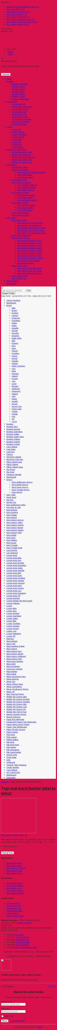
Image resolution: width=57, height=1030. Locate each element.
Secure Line (17, 406)
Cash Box (10, 452)
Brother (15, 313)
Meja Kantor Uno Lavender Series (31, 233)
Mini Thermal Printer (15, 694)
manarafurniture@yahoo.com (24, 947)
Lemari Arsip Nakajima (16, 593)
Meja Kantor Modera (21, 238)
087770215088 (17, 934)
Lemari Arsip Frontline (15, 578)
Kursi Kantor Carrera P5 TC (18, 17)
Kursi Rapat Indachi (25, 197)
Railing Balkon (12, 739)
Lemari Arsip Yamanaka (22, 106)
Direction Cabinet (13, 457)
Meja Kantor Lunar (20, 276)
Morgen (15, 386)
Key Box (10, 500)
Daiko (14, 325)
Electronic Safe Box (14, 459)
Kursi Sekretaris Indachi (27, 200)
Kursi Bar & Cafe (13, 507)
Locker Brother (18, 137)
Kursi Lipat (10, 537)
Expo (14, 348)
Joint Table (11, 494)
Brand (9, 305)
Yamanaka (10, 777)
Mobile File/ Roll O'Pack (16, 712)
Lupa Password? (18, 1021)
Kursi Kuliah (11, 535)
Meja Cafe (10, 643)
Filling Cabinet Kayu (14, 467)
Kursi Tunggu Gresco (21, 489)
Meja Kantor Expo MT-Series (29, 273)
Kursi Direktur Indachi (26, 195)
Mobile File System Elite (22, 159)
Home (9, 79)
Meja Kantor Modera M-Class (29, 250)
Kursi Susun (11, 542)
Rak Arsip (10, 742)
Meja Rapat (11, 674)
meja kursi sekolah (14, 669)
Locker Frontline (13, 623)
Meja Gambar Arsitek (15, 646)
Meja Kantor (11, 217)
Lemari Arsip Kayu (14, 585)
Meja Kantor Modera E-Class (29, 248)
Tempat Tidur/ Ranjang (16, 765)
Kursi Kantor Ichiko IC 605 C (18, 11)
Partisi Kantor (12, 732)
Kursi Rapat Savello (25, 207)
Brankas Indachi (18, 94)
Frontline (15, 353)
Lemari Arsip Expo (14, 575)
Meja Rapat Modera (25, 263)
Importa (15, 373)
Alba (13, 308)
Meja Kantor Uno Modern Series (31, 230)
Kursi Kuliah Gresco (20, 484)
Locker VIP (16, 129)
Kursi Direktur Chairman (27, 185)
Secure (14, 404)
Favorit (15, 351)
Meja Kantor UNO (19, 220)
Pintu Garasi (11, 737)
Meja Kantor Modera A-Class (29, 240)
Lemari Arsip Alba (19, 111)
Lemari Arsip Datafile (15, 570)
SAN (13, 396)
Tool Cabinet (11, 770)
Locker (9, 127)
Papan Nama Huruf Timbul (17, 724)
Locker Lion (17, 142)
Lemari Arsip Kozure (20, 109)
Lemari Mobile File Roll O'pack (19, 601)
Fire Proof (10, 469)
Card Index (11, 449)
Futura (14, 356)
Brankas (9, 81)
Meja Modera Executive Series (30, 258)
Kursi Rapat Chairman (26, 187)
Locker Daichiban (19, 134)
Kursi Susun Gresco (20, 487)
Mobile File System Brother (23, 157)
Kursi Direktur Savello (26, 205)
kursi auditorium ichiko (16, 505)
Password (5, 1009)
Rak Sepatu (11, 747)
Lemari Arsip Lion (19, 114)
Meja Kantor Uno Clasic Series (30, 222)
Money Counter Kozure (16, 714)
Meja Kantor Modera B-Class (29, 243)
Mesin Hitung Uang (14, 684)
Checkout (5, 74)
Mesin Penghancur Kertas (17, 689)
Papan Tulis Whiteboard (16, 727)
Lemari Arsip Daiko (20, 116)
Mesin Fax (10, 681)
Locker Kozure (18, 132)
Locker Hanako (12, 626)
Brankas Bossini (18, 89)
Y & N (14, 421)
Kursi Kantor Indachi (20, 192)
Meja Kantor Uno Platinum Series (31, 228)
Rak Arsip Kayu (12, 744)
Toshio (15, 411)
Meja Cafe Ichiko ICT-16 (16, 14)
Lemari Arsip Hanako (15, 580)
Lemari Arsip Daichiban (21, 119)
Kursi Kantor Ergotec (20, 215)
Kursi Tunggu (12, 545)
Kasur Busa (11, 497)
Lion (13, 381)
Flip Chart (10, 472)
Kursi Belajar (11, 510)
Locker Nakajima (13, 633)
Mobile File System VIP (21, 154)
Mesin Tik (10, 691)
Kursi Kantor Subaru (20, 169)
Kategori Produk (8, 293)
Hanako (15, 361)
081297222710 (22, 937)
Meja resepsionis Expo (16, 676)
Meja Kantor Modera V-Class (29, 255)
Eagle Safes (17, 338)
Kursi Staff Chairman (25, 190)
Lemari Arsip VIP (19, 104)
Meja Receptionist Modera (28, 260)
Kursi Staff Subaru (24, 175)
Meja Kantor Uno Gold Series (29, 225)
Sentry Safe (16, 409)
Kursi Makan (11, 540)
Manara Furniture (24, 922)
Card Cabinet (11, 447)
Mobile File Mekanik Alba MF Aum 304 (22, 6)
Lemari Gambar (13, 598)
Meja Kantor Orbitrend (21, 235)
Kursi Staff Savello (24, 210)
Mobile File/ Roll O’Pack (16, 149)
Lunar (14, 383)
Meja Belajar (11, 641)
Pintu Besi (10, 734)
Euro (14, 346)
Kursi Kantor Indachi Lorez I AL (14, 835)
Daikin (14, 323)
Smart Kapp (11, 757)
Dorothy (15, 333)
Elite (13, 340)
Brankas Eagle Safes (20, 99)
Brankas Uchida (18, 96)
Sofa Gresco (17, 492)
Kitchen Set (11, 502)
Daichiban (16, 320)
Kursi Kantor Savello (20, 202)
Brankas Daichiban (20, 84)
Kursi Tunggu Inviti (14, 547)
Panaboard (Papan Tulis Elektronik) (21, 722)
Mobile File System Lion (22, 162)
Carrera (15, 315)
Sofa (8, 760)
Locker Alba (17, 139)
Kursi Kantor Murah (14, 527)
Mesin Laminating (14, 686)
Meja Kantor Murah (14, 654)
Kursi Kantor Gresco (20, 212)
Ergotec (15, 343)
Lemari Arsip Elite (19, 124)
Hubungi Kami (7, 853)
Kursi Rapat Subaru (25, 177)
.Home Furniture (13, 300)
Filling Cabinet (12, 281)
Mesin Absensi (12, 679)
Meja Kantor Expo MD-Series (29, 268)
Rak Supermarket (13, 752)
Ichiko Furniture (18, 366)
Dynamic (15, 335)
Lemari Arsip (11, 101)
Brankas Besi (12, 426)
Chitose (9, 454)
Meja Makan (11, 671)
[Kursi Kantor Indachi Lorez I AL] (18, 832)
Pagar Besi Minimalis (15, 719)
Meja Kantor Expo (19, 265)
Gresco (9, 479)
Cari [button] (28, 291)
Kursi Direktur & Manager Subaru (31, 172)
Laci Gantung (12, 553)
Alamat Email (6, 1001)
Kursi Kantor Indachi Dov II (17, 24)
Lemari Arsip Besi (13, 560)
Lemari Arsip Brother (21, 122)
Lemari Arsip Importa (15, 583)
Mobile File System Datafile (18, 701)
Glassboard (11, 477)
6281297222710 (22, 939)
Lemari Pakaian (13, 603)
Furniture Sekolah (13, 474)
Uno (13, 416)
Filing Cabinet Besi (14, 462)
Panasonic (16, 391)
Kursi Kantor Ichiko (20, 167)
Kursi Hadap (11, 515)
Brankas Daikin (18, 91)
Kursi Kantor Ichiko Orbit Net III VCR (21, 22)
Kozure (15, 378)
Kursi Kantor (11, 164)
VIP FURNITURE (13, 772)
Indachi (15, 376)
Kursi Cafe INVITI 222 (15, 9)
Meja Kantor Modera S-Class (29, 253)
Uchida (14, 414)
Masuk (4, 1021)
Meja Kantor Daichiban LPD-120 (20, 19)
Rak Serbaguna (12, 749)
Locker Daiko (17, 147)
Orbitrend (16, 388)
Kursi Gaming (12, 512)
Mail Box (10, 638)
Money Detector (13, 717)
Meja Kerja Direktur (14, 661)
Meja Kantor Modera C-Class (29, 245)
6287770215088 (22, 942)
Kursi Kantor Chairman (21, 182)
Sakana (15, 393)
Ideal (14, 371)
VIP (13, 419)
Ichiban (15, 363)
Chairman (16, 318)
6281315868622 (22, 945)
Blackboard (11, 303)
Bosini (14, 310)
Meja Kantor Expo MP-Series (29, 270)
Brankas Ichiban (18, 86)
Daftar (39, 1027)
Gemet (14, 358)
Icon (13, 368)
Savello (15, 401)
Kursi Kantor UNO (19, 180)
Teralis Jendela (12, 767)
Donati (14, 330)
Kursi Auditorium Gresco (22, 482)
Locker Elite (17, 144)
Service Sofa (11, 754)
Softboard (10, 762)
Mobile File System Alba (22, 152)
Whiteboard (11, 283)
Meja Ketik (11, 664)
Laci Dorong (11, 550)
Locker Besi (11, 611)
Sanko (14, 399)
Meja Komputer (13, 666)
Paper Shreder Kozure (15, 729)
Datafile (15, 328)
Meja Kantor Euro (19, 278)
